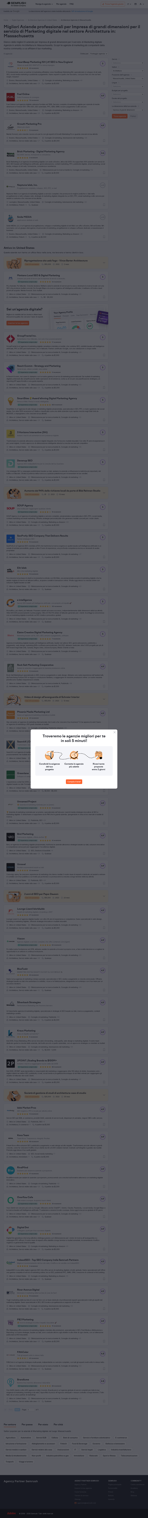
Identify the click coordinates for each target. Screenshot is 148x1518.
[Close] (114, 732)
